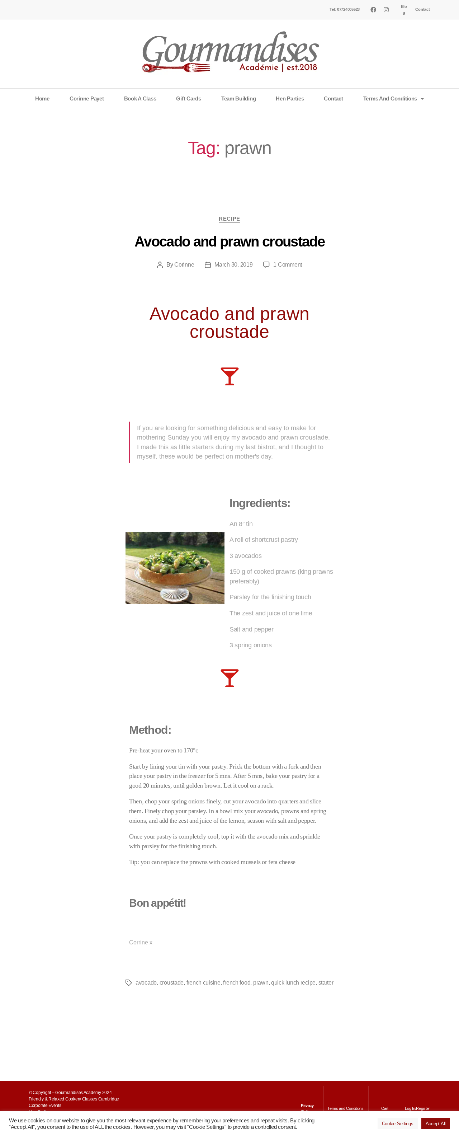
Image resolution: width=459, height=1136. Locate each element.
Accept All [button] (436, 1123)
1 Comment (287, 265)
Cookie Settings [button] (397, 1123)
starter (325, 983)
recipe (229, 219)
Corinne (184, 265)
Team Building (238, 98)
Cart (384, 1108)
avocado (146, 983)
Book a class (140, 98)
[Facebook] (373, 9)
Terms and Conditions (390, 98)
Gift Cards (188, 98)
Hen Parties (290, 98)
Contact (422, 9)
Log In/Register (417, 1108)
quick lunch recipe (293, 983)
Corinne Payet (87, 98)
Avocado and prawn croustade (229, 241)
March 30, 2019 (233, 265)
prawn (261, 983)
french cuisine (203, 983)
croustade (172, 983)
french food (236, 983)
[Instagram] (386, 9)
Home (42, 98)
